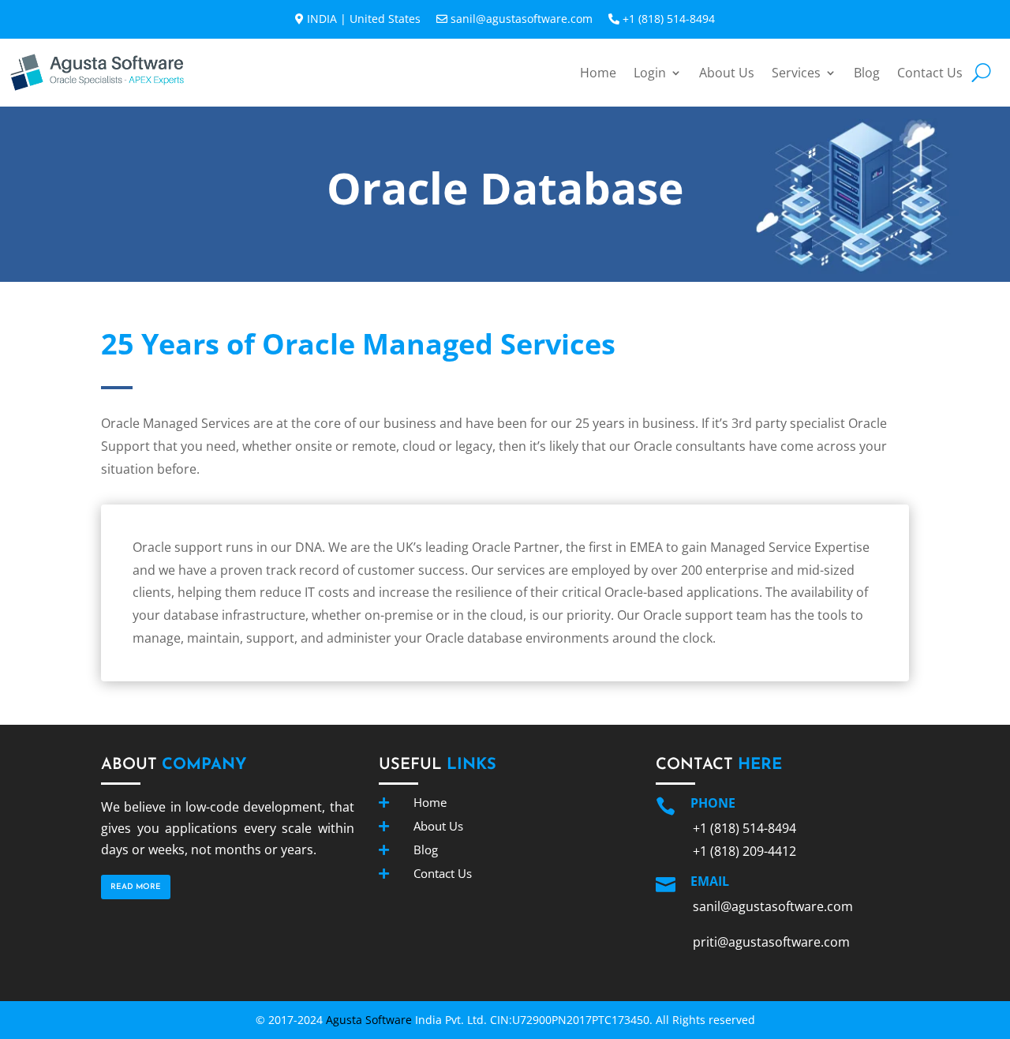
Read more (135, 887)
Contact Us (930, 72)
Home (598, 72)
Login (650, 72)
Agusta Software (369, 1019)
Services (796, 72)
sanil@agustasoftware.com (522, 18)
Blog (867, 72)
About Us (726, 72)
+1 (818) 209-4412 (744, 851)
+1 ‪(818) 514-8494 (669, 18)
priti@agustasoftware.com (771, 942)
